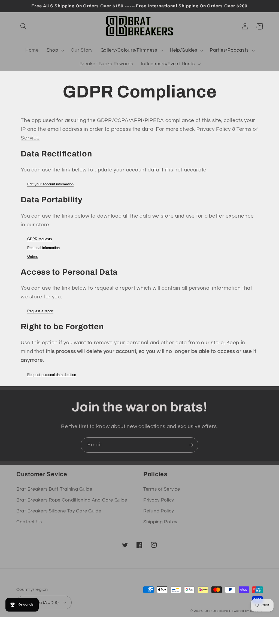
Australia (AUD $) (41, 602)
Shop (52, 50)
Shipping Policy (160, 522)
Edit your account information (50, 184)
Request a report (40, 311)
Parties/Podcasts (229, 50)
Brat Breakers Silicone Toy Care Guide (58, 511)
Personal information (43, 248)
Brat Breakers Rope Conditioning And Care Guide (71, 500)
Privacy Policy (158, 500)
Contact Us (29, 522)
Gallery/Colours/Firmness (129, 50)
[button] (23, 26)
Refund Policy (158, 511)
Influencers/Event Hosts (168, 63)
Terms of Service (161, 489)
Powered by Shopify (246, 611)
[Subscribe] (191, 445)
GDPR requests (39, 239)
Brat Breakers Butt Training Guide (54, 489)
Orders (32, 256)
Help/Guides (183, 50)
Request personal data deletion (51, 375)
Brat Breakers (216, 611)
